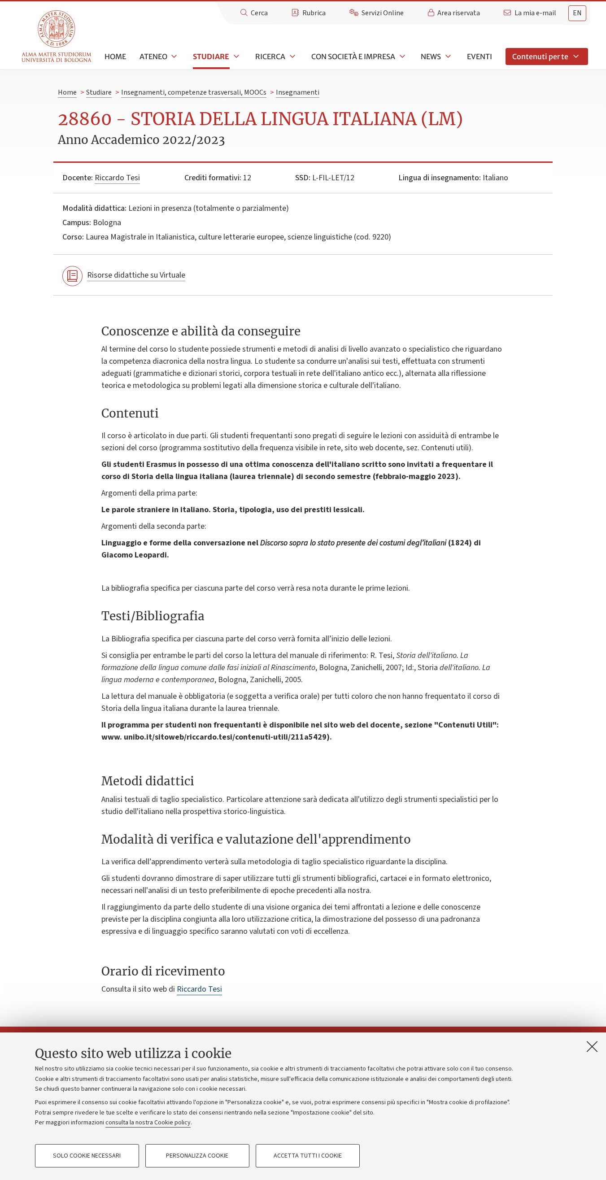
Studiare (211, 56)
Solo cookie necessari (87, 1155)
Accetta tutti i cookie (308, 1155)
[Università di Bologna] (57, 36)
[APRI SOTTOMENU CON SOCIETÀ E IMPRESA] (401, 56)
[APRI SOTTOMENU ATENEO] (173, 56)
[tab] (577, 13)
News (431, 56)
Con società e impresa (353, 56)
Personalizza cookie (197, 1155)
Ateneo (153, 56)
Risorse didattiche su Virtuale (136, 275)
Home (115, 56)
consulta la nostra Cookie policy (148, 1122)
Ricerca (270, 56)
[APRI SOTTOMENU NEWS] (447, 56)
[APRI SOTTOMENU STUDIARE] (235, 56)
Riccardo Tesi (117, 177)
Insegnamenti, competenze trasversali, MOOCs (193, 92)
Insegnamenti (297, 92)
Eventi (479, 56)
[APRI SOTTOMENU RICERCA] (291, 56)
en (577, 13)
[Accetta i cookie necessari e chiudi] (592, 1046)
